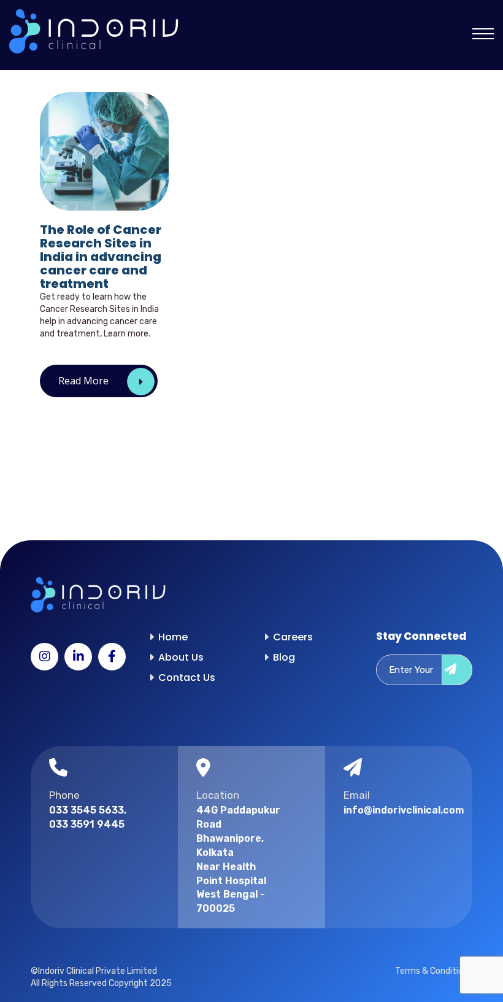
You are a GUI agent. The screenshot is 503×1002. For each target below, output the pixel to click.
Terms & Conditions (433, 971)
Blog (284, 657)
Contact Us (186, 677)
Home (173, 637)
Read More (83, 380)
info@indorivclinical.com (388, 810)
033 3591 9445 (87, 824)
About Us (181, 657)
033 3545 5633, (87, 810)
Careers (293, 637)
